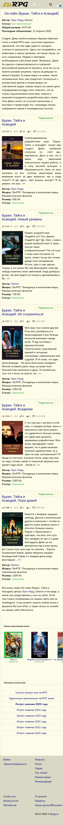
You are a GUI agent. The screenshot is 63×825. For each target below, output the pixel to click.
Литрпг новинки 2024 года (31, 709)
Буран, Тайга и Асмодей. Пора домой (19, 498)
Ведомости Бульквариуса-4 (39, 659)
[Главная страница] (15, 6)
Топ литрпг (41, 772)
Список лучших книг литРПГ (32, 692)
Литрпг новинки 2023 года (31, 715)
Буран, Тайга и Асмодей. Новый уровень (22, 217)
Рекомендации (43, 781)
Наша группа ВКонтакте (48, 805)
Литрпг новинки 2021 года (31, 727)
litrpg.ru (54, 814)
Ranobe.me (10, 805)
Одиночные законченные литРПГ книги (31, 698)
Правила (40, 800)
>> (23, 183)
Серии (38, 768)
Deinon (15, 283)
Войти (7, 759)
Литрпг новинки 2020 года (31, 733)
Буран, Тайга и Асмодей (13, 122)
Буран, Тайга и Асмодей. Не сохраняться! (23, 312)
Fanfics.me (10, 796)
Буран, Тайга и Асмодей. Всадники (17, 407)
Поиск (38, 764)
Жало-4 (13, 659)
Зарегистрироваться (15, 764)
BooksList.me (11, 800)
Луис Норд (17, 20)
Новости (39, 759)
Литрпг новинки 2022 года (31, 721)
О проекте (41, 796)
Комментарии (43, 777)
